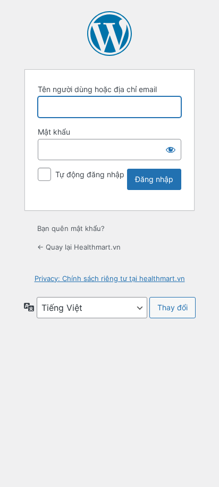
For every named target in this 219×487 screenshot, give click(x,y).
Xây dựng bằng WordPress (109, 33)
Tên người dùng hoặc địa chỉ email (97, 89)
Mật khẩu (54, 131)
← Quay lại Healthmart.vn (79, 247)
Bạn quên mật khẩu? (71, 228)
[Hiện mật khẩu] (170, 149)
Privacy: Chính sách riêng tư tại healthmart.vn (110, 278)
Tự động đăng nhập (89, 174)
